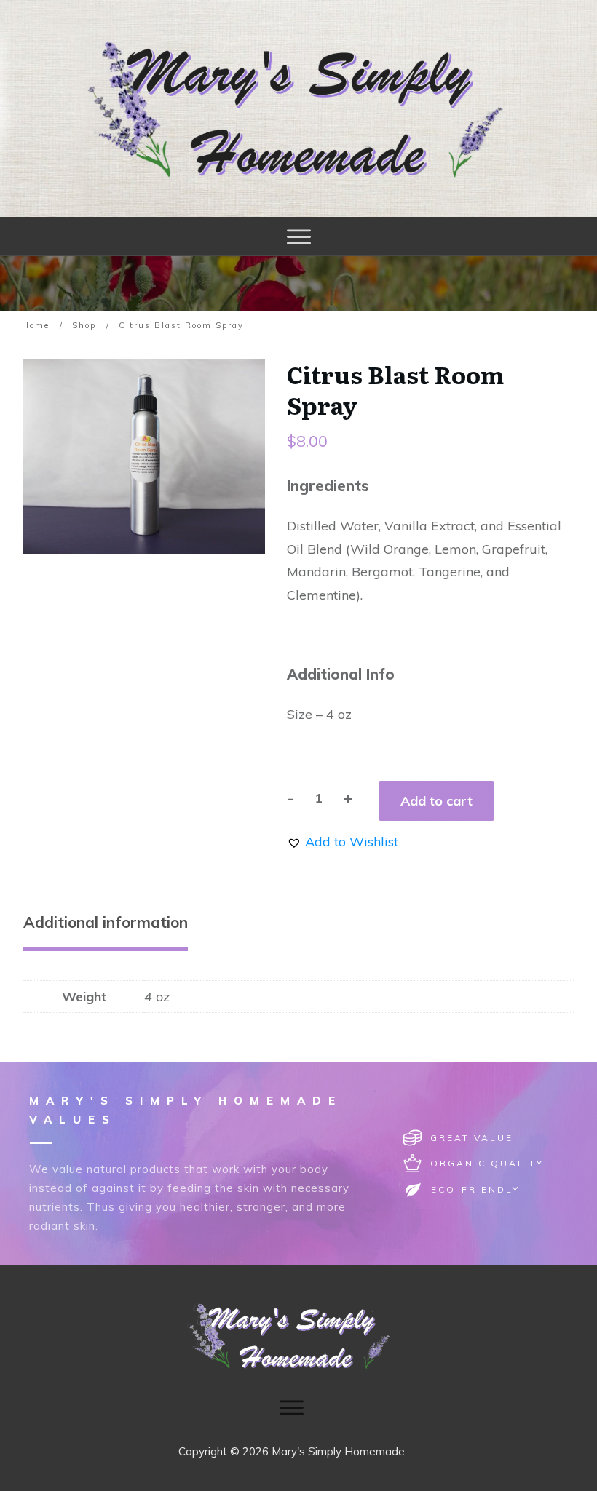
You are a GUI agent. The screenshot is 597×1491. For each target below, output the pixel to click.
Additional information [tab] (105, 922)
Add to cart (436, 800)
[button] (342, 841)
